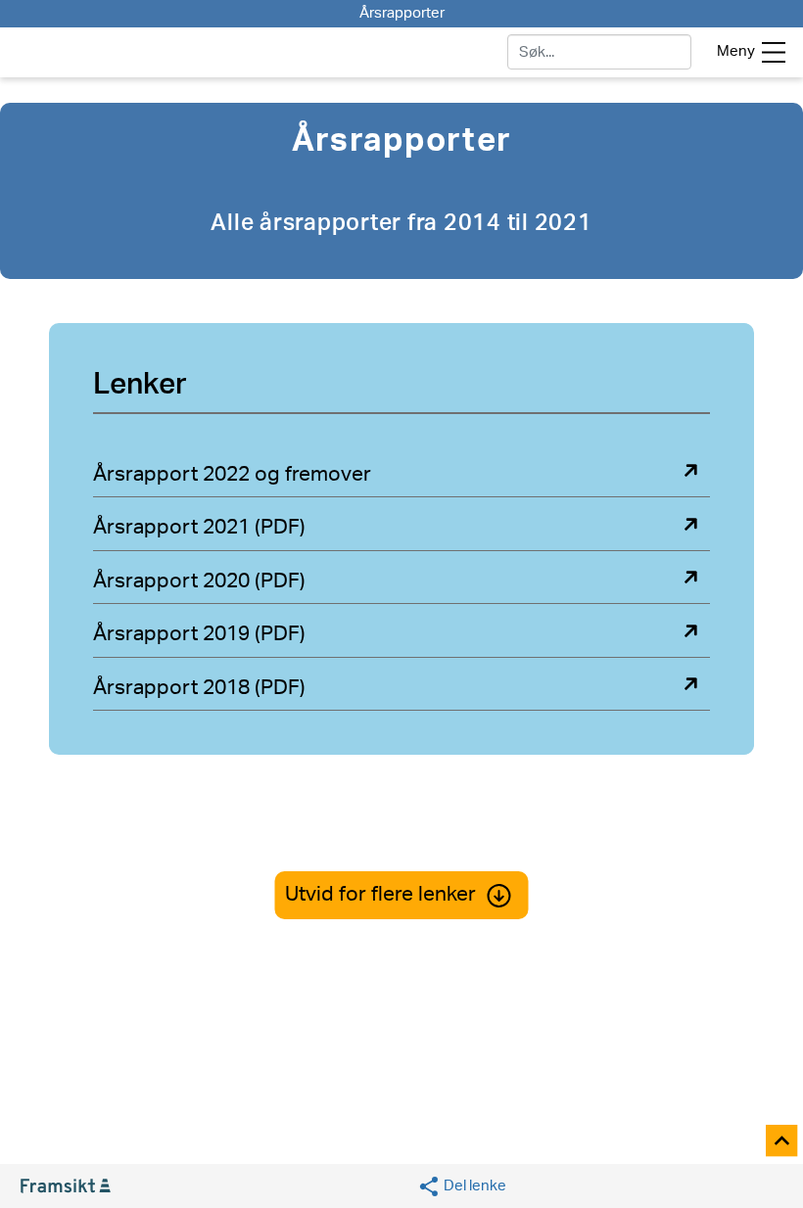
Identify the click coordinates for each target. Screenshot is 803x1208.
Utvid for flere (380, 894)
